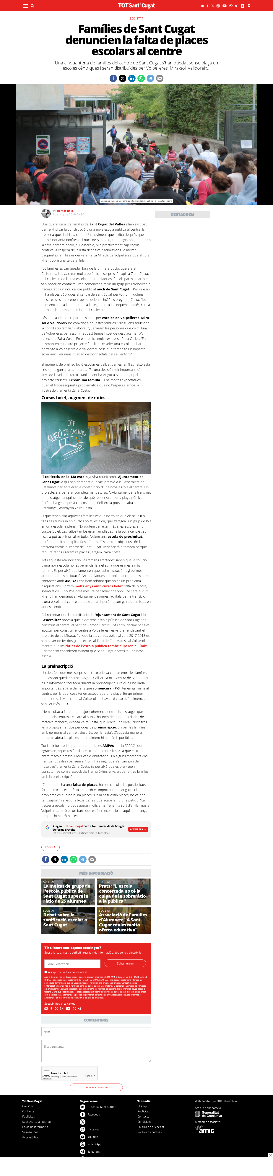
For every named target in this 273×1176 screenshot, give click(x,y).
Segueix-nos (30, 1132)
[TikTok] (243, 5)
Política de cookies (149, 1132)
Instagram (94, 1129)
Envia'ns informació (35, 1127)
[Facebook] (208, 5)
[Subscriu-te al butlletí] (203, 5)
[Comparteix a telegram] (150, 78)
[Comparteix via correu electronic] (159, 78)
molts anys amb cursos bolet (99, 586)
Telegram (93, 1151)
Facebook (93, 1114)
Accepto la (67, 972)
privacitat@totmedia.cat (118, 994)
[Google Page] (249, 5)
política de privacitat (74, 972)
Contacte (28, 1111)
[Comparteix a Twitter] (122, 78)
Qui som (27, 1106)
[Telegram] (236, 5)
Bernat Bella (65, 210)
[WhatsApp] (231, 5)
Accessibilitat (31, 1137)
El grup (142, 1106)
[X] (213, 5)
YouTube (92, 1136)
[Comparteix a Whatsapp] (141, 78)
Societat (136, 18)
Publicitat (28, 1116)
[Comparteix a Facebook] (113, 78)
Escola (50, 847)
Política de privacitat (150, 1127)
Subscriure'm (125, 963)
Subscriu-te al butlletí (36, 1121)
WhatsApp (94, 1144)
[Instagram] (218, 5)
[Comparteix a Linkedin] (132, 78)
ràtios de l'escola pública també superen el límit (106, 646)
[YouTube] (225, 5)
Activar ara (136, 829)
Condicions (144, 1121)
